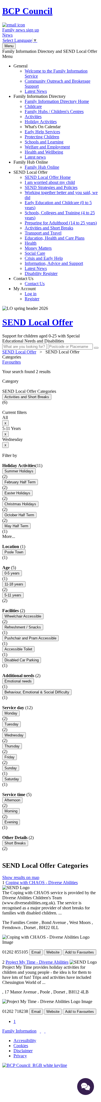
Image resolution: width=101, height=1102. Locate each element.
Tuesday (11, 724)
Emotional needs (18, 681)
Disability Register (41, 273)
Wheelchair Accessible (22, 616)
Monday (10, 713)
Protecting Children (42, 136)
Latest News (36, 91)
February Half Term (20, 482)
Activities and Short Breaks (49, 228)
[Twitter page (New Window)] (40, 1031)
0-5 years (12, 573)
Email (36, 952)
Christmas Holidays (20, 504)
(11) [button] (38, 465)
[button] (50, 371)
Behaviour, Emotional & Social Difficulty (36, 692)
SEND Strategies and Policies (51, 187)
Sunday (10, 768)
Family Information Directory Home (57, 101)
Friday (9, 757)
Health (30, 243)
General (51, 79)
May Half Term (16, 526)
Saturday (11, 779)
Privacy (20, 1055)
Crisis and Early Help (44, 258)
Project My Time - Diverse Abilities (37, 962)
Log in (30, 293)
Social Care (35, 253)
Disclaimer (23, 1050)
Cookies (20, 1045)
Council (27, 11)
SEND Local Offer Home (48, 177)
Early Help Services (42, 131)
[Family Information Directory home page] (34, 1065)
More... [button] (8, 536)
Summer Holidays (18, 471)
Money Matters (38, 248)
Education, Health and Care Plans (54, 238)
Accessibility (24, 1040)
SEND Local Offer (55, 223)
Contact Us (29, 281)
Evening (11, 822)
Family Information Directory (51, 126)
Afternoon (12, 800)
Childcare (33, 106)
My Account (26, 293)
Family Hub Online (36, 165)
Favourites (11, 362)
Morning (10, 811)
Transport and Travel (43, 233)
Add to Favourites (79, 952)
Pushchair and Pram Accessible (30, 638)
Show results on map (20, 877)
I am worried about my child (50, 182)
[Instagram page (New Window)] (44, 1031)
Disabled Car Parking (21, 660)
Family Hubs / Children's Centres (54, 111)
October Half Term (19, 515)
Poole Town (13, 552)
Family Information (19, 1031)
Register (32, 298)
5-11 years (12, 595)
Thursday (12, 746)
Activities (33, 116)
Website (52, 952)
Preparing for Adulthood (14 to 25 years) (61, 222)
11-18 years (13, 584)
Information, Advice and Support (54, 263)
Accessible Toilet (18, 649)
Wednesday (14, 735)
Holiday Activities (41, 121)
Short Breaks (15, 843)
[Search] (96, 348)
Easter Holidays (17, 493)
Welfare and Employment (47, 147)
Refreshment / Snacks (22, 627)
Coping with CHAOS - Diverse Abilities (42, 882)
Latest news (35, 157)
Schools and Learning (44, 141)
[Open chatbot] (85, 1086)
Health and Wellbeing (44, 152)
